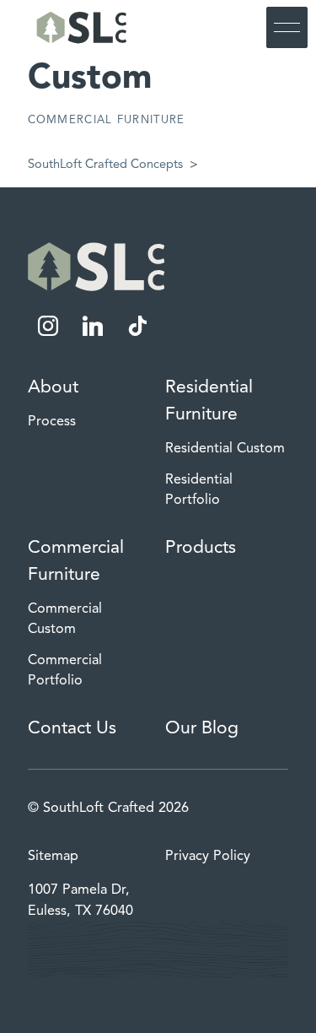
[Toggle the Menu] (287, 27)
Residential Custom (225, 448)
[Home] (96, 266)
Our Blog (201, 727)
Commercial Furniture (106, 120)
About (53, 387)
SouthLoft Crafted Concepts (105, 163)
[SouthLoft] (79, 27)
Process (52, 421)
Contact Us (72, 727)
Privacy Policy (207, 855)
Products (200, 547)
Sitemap (53, 855)
